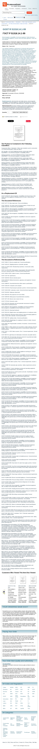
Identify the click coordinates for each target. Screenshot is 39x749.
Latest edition (33, 167)
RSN (21, 703)
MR (11, 691)
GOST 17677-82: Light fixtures (9, 275)
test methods (33, 103)
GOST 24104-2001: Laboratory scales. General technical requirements (18, 290)
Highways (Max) (12, 718)
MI (10, 689)
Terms (29, 8)
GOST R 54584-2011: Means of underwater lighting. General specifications (19, 504)
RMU (21, 699)
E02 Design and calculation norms (9, 170)
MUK (11, 699)
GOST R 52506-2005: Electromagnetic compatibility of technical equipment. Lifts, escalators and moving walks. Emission (19, 486)
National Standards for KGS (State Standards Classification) (15, 167)
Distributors (24, 8)
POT (16, 705)
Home (6, 8)
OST (16, 693)
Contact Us (21, 742)
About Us (35, 8)
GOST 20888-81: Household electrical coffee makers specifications (17, 283)
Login (4, 17)
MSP (11, 696)
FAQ (9, 742)
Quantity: (4, 112)
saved (5, 19)
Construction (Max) (9, 22)
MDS (4, 708)
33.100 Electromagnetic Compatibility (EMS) (19, 152)
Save (29, 121)
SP (28, 693)
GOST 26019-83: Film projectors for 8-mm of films (13, 294)
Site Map (35, 742)
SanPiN (22, 708)
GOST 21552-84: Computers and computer (11, 285)
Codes (4, 687)
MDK (4, 705)
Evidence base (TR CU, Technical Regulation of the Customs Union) (5, 732)
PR (21, 687)
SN (28, 689)
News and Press (14, 742)
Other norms (16, 696)
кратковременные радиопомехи (25, 106)
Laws (4, 701)
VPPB (33, 691)
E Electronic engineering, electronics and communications (15, 168)
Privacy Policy (28, 742)
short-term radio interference (17, 103)
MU (11, 701)
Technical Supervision (34, 724)
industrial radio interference (25, 102)
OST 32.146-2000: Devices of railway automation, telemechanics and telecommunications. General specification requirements (17, 566)
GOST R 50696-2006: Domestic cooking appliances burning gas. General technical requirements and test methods (18, 352)
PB (16, 699)
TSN (29, 708)
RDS (21, 693)
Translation (11, 8)
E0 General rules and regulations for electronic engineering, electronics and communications (19, 169)
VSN (33, 696)
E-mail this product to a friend (11, 116)
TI (28, 701)
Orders (17, 691)
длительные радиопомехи (27, 105)
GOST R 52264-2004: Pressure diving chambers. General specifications (18, 479)
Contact (6, 9)
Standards (18, 22)
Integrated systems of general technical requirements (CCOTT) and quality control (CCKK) (18, 180)
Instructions (5, 699)
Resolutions (23, 696)
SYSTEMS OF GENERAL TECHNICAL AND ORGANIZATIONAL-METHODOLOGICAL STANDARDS (19, 179)
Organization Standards (19, 732)
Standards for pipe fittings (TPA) (33, 718)
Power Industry (26, 718)
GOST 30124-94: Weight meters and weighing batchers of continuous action (19, 312)
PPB (16, 708)
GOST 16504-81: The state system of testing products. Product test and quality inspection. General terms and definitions (18, 206)
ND (11, 703)
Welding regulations (33, 732)
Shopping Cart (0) (19, 17)
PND (16, 703)
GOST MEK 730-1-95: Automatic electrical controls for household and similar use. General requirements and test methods (19, 337)
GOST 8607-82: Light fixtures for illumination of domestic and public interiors (19, 334)
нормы (13, 108)
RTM (21, 705)
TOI (28, 703)
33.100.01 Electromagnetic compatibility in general (18, 160)
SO (28, 691)
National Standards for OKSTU (9, 178)
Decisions (5, 689)
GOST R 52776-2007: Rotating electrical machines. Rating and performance (19, 488)
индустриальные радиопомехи (9, 106)
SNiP (29, 687)
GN (4, 693)
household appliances (13, 102)
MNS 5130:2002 (22, 585)
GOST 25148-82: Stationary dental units (11, 292)
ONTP (16, 689)
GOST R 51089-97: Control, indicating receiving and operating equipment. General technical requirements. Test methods (18, 369)
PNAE (16, 701)
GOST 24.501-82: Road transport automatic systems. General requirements (19, 287)
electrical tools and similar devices (19, 101)
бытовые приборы (16, 105)
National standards (6, 154)
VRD (33, 693)
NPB (11, 705)
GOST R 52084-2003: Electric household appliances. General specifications (19, 477)
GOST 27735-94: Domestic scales (9, 301)
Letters (4, 703)
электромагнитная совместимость (23, 109)
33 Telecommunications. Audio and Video (18, 23)
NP (11, 708)
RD (21, 691)
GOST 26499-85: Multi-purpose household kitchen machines (15, 296)
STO (29, 699)
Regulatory (17, 8)
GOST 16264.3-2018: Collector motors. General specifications (16, 273)
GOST (4, 696)
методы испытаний (6, 108)
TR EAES (29, 706)
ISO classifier (5, 151)
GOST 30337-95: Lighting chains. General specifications (14, 318)
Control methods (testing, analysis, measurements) (20, 185)
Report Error (25, 116)
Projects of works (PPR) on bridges (26, 724)
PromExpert (27, 732)
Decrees (5, 691)
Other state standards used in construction (27, 148)
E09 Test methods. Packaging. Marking (11, 176)
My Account (10, 17)
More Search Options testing (31, 15)
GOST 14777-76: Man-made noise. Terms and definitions (15, 203)
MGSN (11, 687)
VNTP (33, 689)
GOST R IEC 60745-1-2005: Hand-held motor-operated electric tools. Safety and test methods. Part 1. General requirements (19, 517)
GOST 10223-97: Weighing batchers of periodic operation (15, 264)
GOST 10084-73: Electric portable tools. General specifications (16, 262)
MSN (11, 693)
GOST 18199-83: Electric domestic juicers (11, 277)
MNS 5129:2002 (32, 585)
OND (16, 687)
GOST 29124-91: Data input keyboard (10, 310)
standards (27, 103)
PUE (21, 689)
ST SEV (29, 696)
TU (33, 687)
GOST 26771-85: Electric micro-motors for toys (12, 299)
